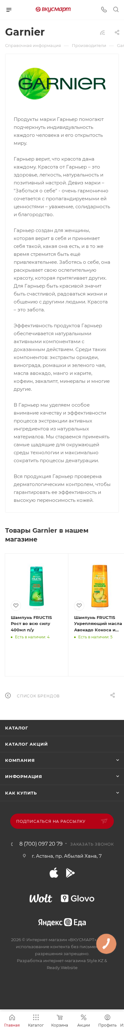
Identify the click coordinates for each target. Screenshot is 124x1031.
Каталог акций (26, 744)
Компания (20, 760)
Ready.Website (62, 967)
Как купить (21, 792)
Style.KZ (95, 960)
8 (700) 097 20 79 (41, 844)
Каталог (16, 727)
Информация (23, 776)
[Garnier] (62, 84)
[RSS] (102, 33)
